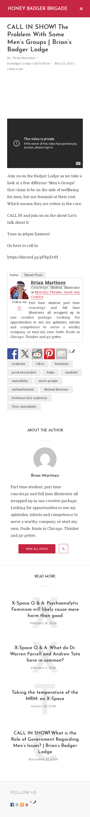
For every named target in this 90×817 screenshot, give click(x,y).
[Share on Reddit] (37, 353)
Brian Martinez (24, 58)
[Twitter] (19, 308)
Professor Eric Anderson (29, 398)
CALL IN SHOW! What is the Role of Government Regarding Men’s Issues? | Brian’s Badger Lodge (45, 742)
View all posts (37, 549)
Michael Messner (56, 389)
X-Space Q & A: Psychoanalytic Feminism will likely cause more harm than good (45, 609)
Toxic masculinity (24, 406)
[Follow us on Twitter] (17, 805)
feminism (61, 364)
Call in (40, 364)
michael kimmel (23, 389)
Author (14, 275)
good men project (24, 372)
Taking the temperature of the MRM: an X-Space (45, 695)
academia (18, 364)
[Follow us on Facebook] (12, 805)
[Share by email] (61, 353)
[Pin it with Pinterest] (49, 353)
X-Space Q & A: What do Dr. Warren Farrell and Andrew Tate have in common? (45, 654)
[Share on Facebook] (12, 353)
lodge (50, 372)
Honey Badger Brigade (37, 8)
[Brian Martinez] (19, 290)
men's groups (48, 381)
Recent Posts (33, 275)
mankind (71, 372)
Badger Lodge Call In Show (30, 63)
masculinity (20, 381)
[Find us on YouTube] (27, 805)
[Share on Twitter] (24, 353)
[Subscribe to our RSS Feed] (22, 805)
